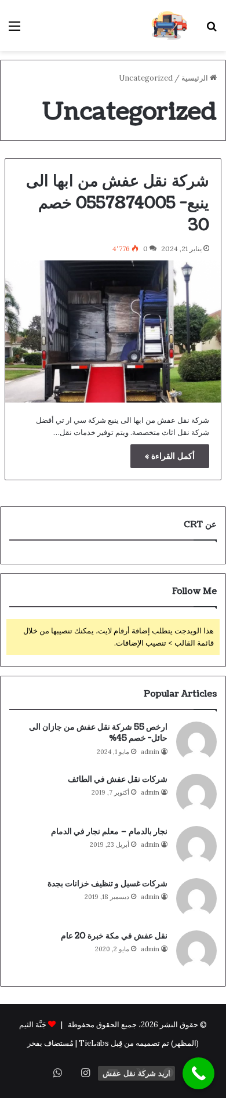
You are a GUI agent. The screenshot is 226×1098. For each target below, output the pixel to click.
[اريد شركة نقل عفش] (198, 1073)
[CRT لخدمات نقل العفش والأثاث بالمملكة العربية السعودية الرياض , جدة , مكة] (169, 25)
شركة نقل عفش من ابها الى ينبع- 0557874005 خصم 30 (117, 203)
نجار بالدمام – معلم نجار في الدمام (109, 831)
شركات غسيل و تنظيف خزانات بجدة (107, 883)
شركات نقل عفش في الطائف (117, 779)
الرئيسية (195, 78)
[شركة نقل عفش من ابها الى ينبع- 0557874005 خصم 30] (113, 331)
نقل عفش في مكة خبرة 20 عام (114, 935)
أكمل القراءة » (170, 456)
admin (150, 752)
